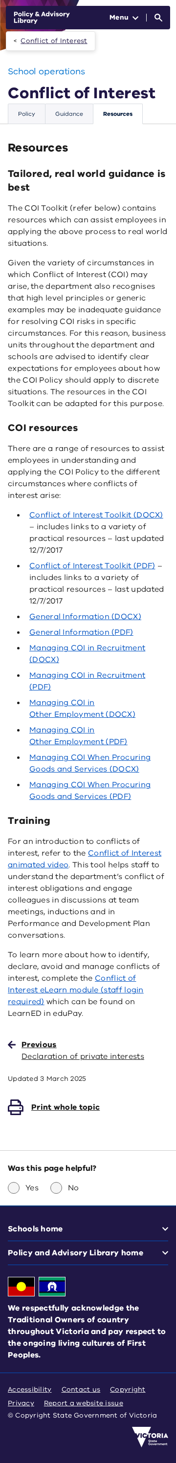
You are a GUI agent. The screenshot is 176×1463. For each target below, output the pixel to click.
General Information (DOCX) (85, 616)
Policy (26, 114)
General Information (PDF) (81, 632)
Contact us (81, 1389)
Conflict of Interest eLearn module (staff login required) (76, 990)
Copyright (127, 1389)
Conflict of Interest (54, 40)
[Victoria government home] (150, 1437)
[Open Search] (158, 17)
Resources (117, 114)
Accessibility (30, 1389)
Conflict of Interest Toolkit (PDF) (92, 565)
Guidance (69, 114)
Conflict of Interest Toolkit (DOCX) (96, 515)
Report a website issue (83, 1403)
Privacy (21, 1403)
